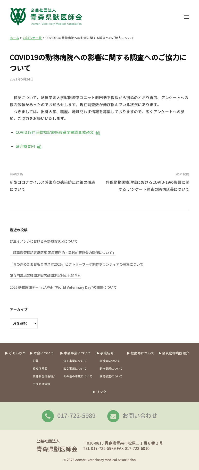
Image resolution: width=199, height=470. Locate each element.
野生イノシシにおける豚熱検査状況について (44, 241)
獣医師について (142, 353)
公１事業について (75, 361)
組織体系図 (40, 369)
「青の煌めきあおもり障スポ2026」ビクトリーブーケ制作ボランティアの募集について (76, 264)
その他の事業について (77, 376)
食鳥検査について (111, 376)
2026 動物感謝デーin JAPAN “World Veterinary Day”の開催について (63, 287)
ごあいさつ (17, 353)
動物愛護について (111, 369)
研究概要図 (25, 146)
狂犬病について (110, 361)
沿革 (36, 361)
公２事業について (75, 369)
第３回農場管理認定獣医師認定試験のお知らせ (45, 275)
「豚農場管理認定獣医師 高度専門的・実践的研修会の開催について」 (63, 252)
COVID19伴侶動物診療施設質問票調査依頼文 (55, 132)
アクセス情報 (41, 384)
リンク (101, 392)
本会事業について (77, 353)
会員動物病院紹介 (175, 353)
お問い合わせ (139, 416)
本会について (43, 353)
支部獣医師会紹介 (44, 376)
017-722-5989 (76, 416)
